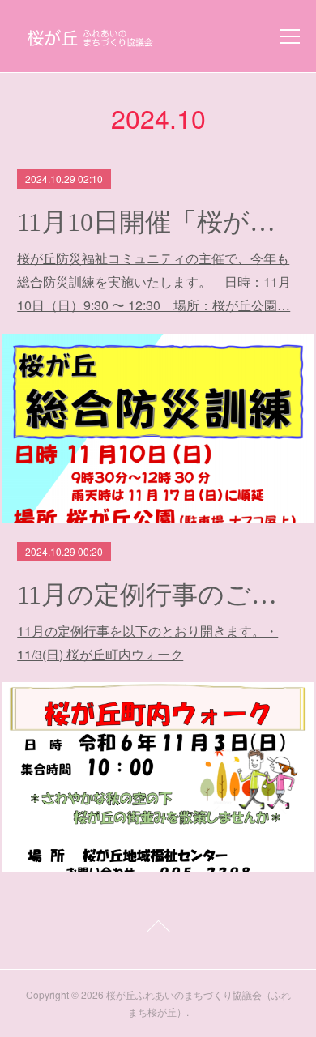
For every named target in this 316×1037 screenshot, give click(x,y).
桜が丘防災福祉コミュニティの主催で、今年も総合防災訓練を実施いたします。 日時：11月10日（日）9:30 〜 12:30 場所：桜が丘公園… (154, 281)
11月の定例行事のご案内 (158, 594)
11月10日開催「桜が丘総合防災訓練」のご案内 (158, 222)
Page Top (158, 929)
